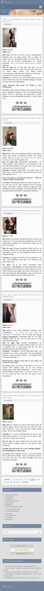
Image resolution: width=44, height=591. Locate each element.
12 (38, 479)
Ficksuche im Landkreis (12, 500)
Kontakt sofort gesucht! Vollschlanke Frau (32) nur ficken (22, 210)
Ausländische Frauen (11, 495)
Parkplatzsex (9, 513)
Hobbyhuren (7, 24)
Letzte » (25, 482)
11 (35, 479)
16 (14, 482)
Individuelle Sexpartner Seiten (14, 506)
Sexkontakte (8, 517)
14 (8, 482)
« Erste (7, 479)
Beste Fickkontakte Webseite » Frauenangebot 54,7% (20, 566)
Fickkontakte (8, 123)
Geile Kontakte (9, 502)
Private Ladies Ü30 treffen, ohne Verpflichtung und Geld (21, 572)
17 (17, 482)
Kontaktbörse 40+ (22, 553)
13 (4, 482)
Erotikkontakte (9, 497)
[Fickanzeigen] (6, 2)
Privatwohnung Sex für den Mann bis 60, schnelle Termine (22, 577)
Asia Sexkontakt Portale (13, 509)
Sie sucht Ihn (8, 400)
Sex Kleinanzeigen (10, 515)
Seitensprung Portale (13, 511)
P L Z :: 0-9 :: (22, 546)
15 (11, 482)
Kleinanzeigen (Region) (22, 550)
